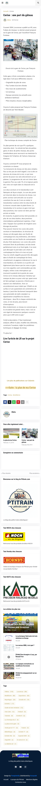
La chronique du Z (12, 720)
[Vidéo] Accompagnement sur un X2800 (26, 674)
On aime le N (22, 740)
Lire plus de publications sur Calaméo (20, 381)
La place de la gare (12, 724)
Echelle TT (23, 732)
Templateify (15, 776)
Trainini (25, 728)
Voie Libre (9, 712)
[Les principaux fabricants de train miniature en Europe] (8, 638)
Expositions (24, 695)
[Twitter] (9, 402)
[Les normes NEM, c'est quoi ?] (8, 647)
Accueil (5, 11)
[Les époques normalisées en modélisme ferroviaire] (8, 666)
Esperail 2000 (24, 736)
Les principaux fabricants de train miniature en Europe (26, 637)
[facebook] (16, 767)
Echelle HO (24, 699)
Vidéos (9, 691)
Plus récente (6, 473)
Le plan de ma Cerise (10, 440)
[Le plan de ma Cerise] (11, 433)
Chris (13, 412)
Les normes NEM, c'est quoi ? (25, 645)
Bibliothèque (10, 732)
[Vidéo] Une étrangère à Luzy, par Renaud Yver (26, 656)
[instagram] (25, 767)
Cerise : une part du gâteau (28, 441)
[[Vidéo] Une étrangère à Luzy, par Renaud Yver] (8, 657)
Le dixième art (10, 744)
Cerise (12, 11)
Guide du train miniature (14, 707)
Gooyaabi (33, 776)
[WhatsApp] (14, 402)
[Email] (22, 402)
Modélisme (16, 395)
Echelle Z (9, 703)
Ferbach (22, 712)
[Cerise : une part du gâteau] (30, 433)
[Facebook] (5, 402)
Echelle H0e (10, 736)
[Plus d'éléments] (27, 402)
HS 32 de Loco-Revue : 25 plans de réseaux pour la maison (19, 625)
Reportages (10, 699)
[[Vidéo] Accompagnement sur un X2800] (8, 675)
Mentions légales (32, 779)
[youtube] (20, 767)
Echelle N (20, 716)
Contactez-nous (20, 782)
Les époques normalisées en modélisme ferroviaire (25, 665)
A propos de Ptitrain (17, 779)
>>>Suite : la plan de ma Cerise (20, 387)
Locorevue (22, 691)
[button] (2, 3)
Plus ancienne (34, 473)
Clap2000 (9, 740)
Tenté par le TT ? (11, 728)
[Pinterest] (18, 402)
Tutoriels (9, 716)
